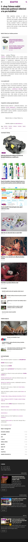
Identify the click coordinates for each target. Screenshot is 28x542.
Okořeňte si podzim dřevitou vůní (9, 282)
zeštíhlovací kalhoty (17, 89)
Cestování (3, 434)
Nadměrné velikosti (5, 406)
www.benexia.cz (4, 413)
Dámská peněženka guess (6, 378)
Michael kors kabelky (5, 382)
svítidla (10, 403)
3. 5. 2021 (11, 50)
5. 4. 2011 (4, 345)
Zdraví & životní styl (6, 454)
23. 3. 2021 (9, 309)
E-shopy (3, 178)
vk (13, 481)
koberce (22, 391)
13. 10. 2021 (9, 303)
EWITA (14, 2)
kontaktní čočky (15, 409)
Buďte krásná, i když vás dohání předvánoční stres (13, 332)
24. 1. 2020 (3, 234)
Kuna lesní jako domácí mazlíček (9, 312)
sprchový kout (11, 368)
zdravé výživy (21, 387)
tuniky (10, 128)
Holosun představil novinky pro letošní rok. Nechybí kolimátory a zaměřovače (16, 41)
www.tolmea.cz (18, 123)
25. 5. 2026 (17, 523)
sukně (6, 128)
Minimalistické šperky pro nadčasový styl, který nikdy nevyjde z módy (18, 478)
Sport (2, 449)
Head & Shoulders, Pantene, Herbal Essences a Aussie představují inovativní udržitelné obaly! (16, 47)
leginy (24, 126)
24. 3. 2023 (11, 43)
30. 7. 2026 (17, 481)
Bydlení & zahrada (5, 431)
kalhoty (15, 126)
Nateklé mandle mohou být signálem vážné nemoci (13, 291)
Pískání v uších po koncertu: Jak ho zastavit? (16, 295)
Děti (2, 436)
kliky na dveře (9, 420)
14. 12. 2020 (3, 210)
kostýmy (19, 126)
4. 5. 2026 (16, 501)
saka (3, 128)
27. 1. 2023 (9, 297)
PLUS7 (10, 425)
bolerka (5, 126)
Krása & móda (4, 441)
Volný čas (3, 451)
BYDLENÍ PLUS (23, 359)
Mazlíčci (3, 444)
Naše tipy (3, 446)
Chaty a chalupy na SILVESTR (7, 399)
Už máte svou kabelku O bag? (13, 337)
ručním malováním (10, 107)
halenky (10, 126)
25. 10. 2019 (3, 284)
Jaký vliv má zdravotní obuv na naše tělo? (11, 233)
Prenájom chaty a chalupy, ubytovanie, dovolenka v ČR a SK (13, 396)
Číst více (3, 510)
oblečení (3, 57)
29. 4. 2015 (4, 313)
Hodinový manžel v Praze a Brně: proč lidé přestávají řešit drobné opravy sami (19, 520)
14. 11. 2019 (3, 260)
